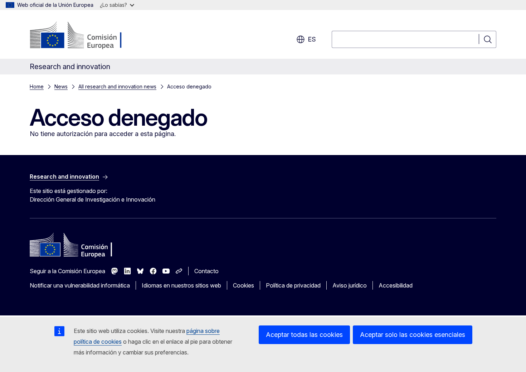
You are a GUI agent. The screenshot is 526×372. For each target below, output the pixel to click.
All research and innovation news (117, 86)
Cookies (243, 285)
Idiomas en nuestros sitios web (181, 285)
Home (37, 86)
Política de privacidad (293, 285)
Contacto (206, 271)
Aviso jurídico (349, 285)
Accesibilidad (396, 285)
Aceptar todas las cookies (304, 334)
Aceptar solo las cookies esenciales (412, 334)
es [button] (312, 39)
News (61, 86)
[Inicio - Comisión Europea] (87, 35)
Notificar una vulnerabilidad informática (80, 285)
